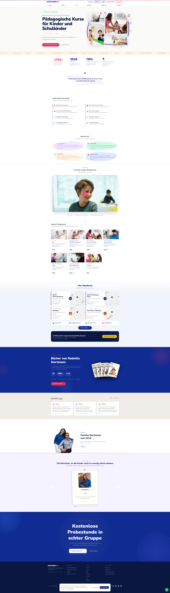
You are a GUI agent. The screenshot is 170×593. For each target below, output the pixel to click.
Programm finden (65, 44)
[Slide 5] (77, 506)
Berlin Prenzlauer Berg (71, 569)
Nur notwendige (94, 587)
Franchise (104, 5)
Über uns (88, 567)
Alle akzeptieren (104, 587)
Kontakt (119, 5)
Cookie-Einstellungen (109, 574)
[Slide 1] (73, 506)
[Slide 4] (76, 506)
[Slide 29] (96, 506)
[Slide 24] (92, 506)
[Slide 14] (84, 506)
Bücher (89, 5)
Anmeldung (119, 1)
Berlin (97, 1)
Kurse (63, 5)
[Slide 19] (88, 506)
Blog (87, 572)
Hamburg (50, 33)
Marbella (57, 33)
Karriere (87, 576)
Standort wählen (84, 327)
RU (103, 1)
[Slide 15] (85, 506)
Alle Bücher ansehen (58, 383)
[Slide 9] (80, 506)
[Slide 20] (89, 506)
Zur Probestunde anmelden (50, 44)
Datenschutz (107, 569)
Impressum (107, 567)
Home (50, 5)
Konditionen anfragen (109, 336)
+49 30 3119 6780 (110, 1)
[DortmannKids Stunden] (85, 193)
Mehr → (83, 446)
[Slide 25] (93, 506)
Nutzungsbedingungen (110, 572)
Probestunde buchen (78, 551)
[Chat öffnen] (167, 590)
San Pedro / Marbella (71, 574)
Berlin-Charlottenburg (71, 567)
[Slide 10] (81, 506)
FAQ (76, 5)
